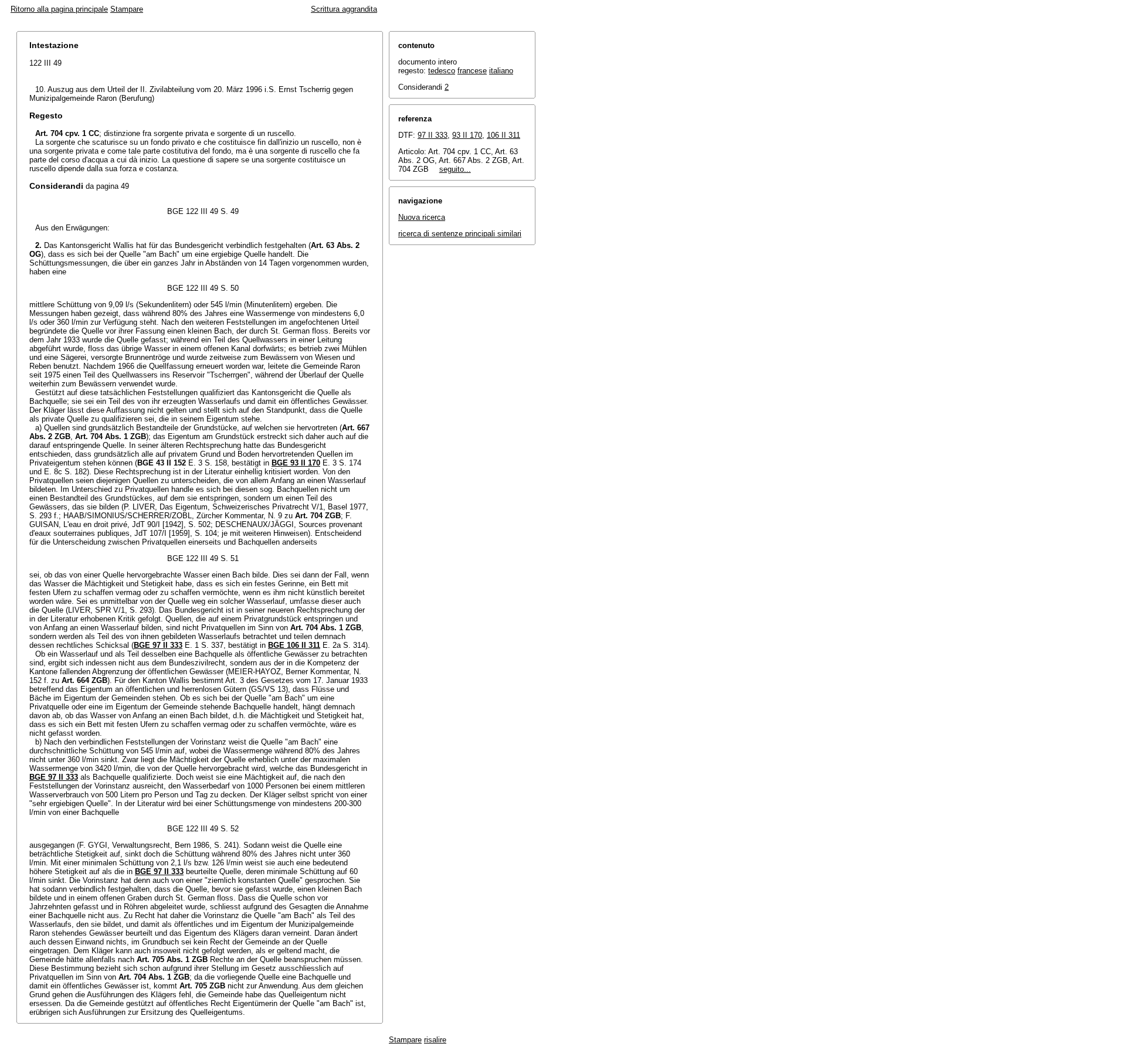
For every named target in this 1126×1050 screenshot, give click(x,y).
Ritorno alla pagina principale (59, 9)
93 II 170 (467, 135)
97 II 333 (432, 135)
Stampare (126, 9)
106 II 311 (503, 135)
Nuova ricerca (421, 217)
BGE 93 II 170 (296, 462)
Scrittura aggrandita (344, 9)
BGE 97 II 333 (158, 645)
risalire (435, 1039)
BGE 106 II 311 (294, 645)
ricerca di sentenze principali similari (459, 233)
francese (472, 70)
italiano (501, 70)
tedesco (441, 70)
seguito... (455, 169)
